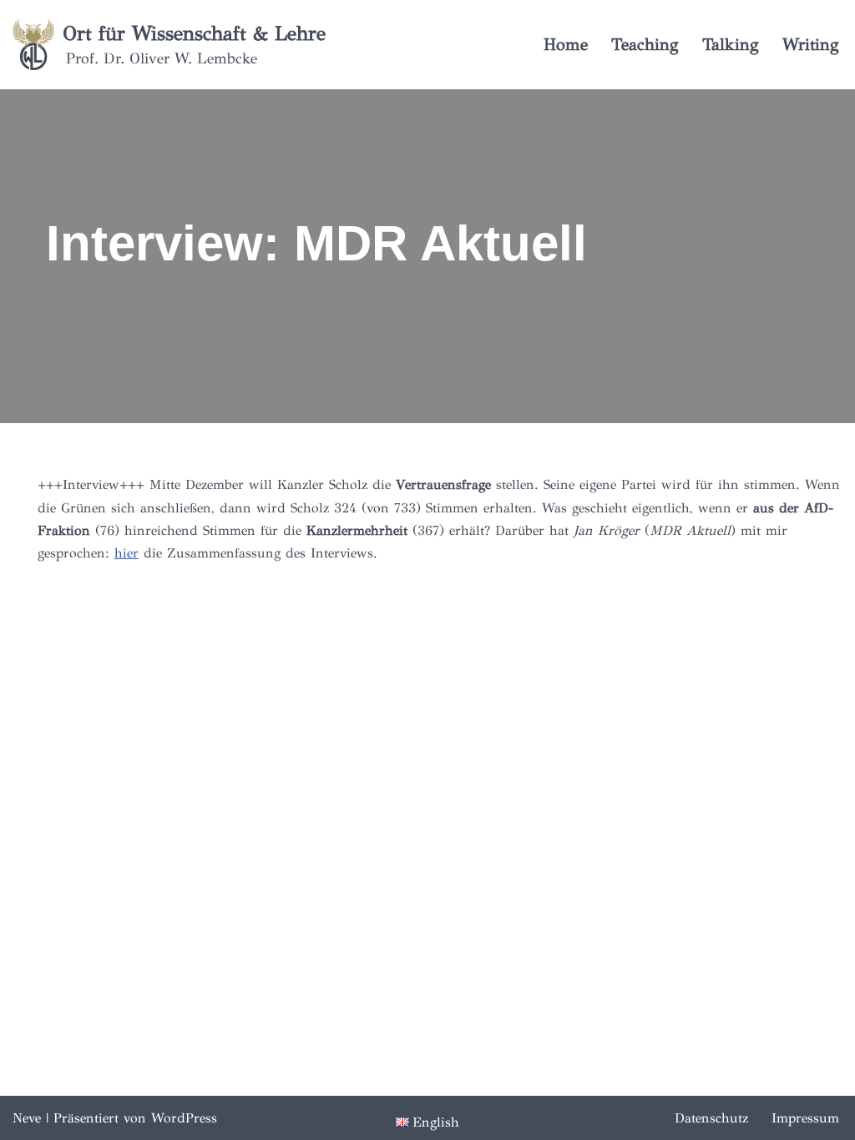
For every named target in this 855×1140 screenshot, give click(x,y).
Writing (810, 44)
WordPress (184, 1118)
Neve (27, 1118)
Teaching (645, 44)
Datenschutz (711, 1118)
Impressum (805, 1118)
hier (126, 553)
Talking (730, 44)
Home (566, 44)
